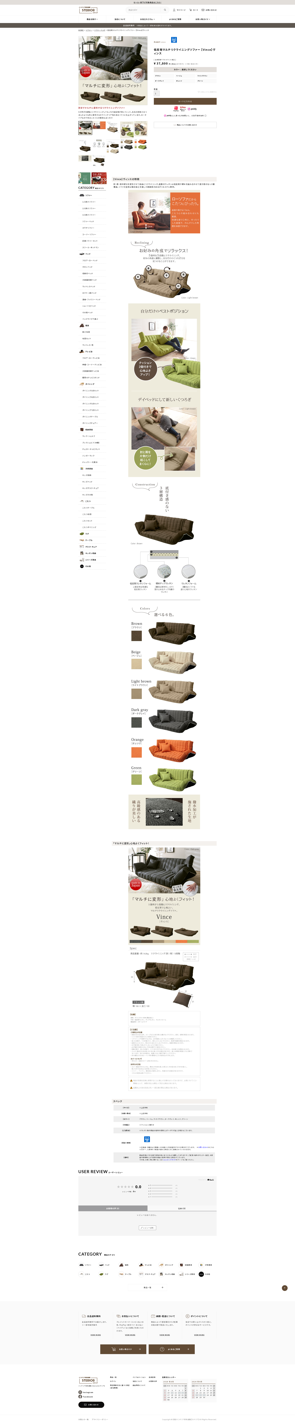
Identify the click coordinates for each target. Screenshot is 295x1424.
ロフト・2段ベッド (89, 293)
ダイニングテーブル (90, 416)
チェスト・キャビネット (91, 449)
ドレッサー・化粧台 (90, 462)
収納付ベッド (87, 273)
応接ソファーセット (90, 241)
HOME (81, 30)
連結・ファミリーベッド (91, 299)
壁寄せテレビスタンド (91, 377)
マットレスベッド (88, 286)
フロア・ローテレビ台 (91, 358)
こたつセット (87, 521)
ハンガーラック (88, 455)
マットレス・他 (88, 345)
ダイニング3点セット (90, 390)
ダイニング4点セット (90, 397)
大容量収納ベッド (89, 280)
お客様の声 (113, 1208)
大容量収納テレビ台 (90, 371)
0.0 (138, 1186)
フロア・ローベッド (90, 260)
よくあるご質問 (175, 19)
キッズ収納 (86, 475)
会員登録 (152, 1377)
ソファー (89, 30)
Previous (82, 71)
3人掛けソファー (89, 215)
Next (144, 71)
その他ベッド (87, 312)
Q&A (182, 1208)
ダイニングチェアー (90, 423)
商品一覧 (147, 1287)
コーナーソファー (89, 234)
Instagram (88, 1392)
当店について (119, 19)
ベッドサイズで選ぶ (90, 319)
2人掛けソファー (89, 208)
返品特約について (139, 1385)
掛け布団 (86, 332)
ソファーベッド (99, 30)
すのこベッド (87, 267)
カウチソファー (88, 228)
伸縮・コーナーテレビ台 (92, 364)
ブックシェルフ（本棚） (91, 442)
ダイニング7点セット (90, 410)
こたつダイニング (89, 527)
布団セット (86, 338)
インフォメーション (139, 1377)
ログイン (113, 1381)
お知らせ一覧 (83, 1419)
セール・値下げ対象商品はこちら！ (147, 2)
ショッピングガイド (169, 1160)
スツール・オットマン (90, 247)
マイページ (181, 10)
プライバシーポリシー (100, 1419)
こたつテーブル (88, 507)
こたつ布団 (86, 514)
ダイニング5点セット (90, 403)
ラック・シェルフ (88, 436)
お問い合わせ (211, 10)
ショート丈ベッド (89, 306)
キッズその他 (87, 494)
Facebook (88, 1397)
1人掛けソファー (89, 202)
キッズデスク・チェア (90, 488)
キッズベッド (87, 481)
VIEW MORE (96, 1335)
